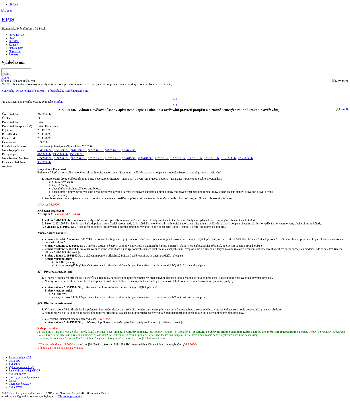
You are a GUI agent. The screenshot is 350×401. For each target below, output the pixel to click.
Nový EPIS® (16, 34)
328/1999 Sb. (79, 150)
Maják (12, 380)
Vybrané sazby (17, 373)
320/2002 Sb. (113, 150)
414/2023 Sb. (228, 158)
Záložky (41, 90)
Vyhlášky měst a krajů (21, 367)
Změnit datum (74, 90)
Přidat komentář (25, 90)
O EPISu (14, 41)
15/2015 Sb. (129, 158)
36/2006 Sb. (44, 162)
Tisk (86, 90)
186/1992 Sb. (45, 150)
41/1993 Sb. (44, 154)
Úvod (12, 38)
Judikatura (15, 363)
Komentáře (7, 90)
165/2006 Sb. (45, 158)
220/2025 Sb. (245, 158)
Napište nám (16, 47)
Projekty (13, 54)
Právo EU (14, 360)
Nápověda (15, 51)
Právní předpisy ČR (20, 357)
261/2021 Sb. (178, 158)
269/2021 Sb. (195, 158)
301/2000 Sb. (96, 150)
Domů (5, 77)
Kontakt (13, 44)
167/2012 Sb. (113, 158)
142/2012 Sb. (96, 158)
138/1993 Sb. (60, 154)
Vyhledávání (16, 386)
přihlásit (13, 4)
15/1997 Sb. (77, 154)
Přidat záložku (56, 90)
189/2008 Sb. (62, 158)
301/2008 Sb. (79, 158)
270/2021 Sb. (211, 158)
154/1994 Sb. (62, 150)
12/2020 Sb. (162, 158)
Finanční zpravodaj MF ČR (24, 370)
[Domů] (6, 10)
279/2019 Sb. (145, 158)
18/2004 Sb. (129, 150)
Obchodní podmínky (70, 396)
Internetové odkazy (20, 383)
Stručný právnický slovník (24, 377)
